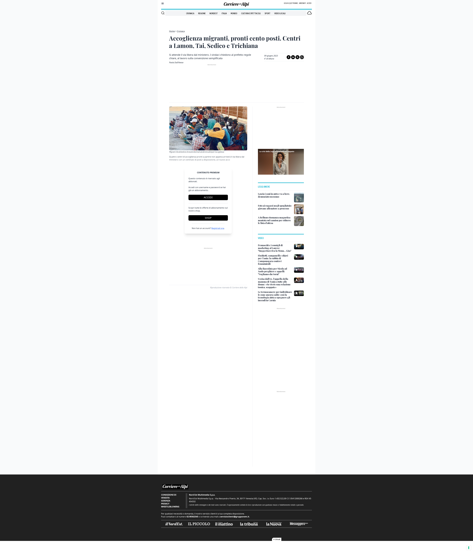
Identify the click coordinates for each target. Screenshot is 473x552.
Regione (202, 13)
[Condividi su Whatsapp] (302, 57)
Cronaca (190, 13)
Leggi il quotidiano (291, 3)
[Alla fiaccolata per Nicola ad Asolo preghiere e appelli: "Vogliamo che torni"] (299, 270)
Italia (224, 13)
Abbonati (302, 3)
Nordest (214, 13)
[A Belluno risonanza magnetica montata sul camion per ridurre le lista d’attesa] (299, 221)
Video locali (280, 13)
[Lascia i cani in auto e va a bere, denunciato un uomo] (299, 197)
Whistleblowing (170, 506)
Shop (208, 217)
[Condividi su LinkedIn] (293, 57)
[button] (281, 161)
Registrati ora (217, 228)
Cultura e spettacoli (251, 13)
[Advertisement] (236, 21)
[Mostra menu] (162, 3)
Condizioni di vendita (168, 496)
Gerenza (165, 500)
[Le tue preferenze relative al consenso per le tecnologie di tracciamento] (468, 547)
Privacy (165, 503)
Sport (267, 13)
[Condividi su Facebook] (289, 57)
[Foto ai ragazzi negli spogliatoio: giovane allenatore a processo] (299, 209)
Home (172, 31)
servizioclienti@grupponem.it (234, 516)
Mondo (234, 13)
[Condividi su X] (297, 57)
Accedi (309, 3)
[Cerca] (163, 13)
